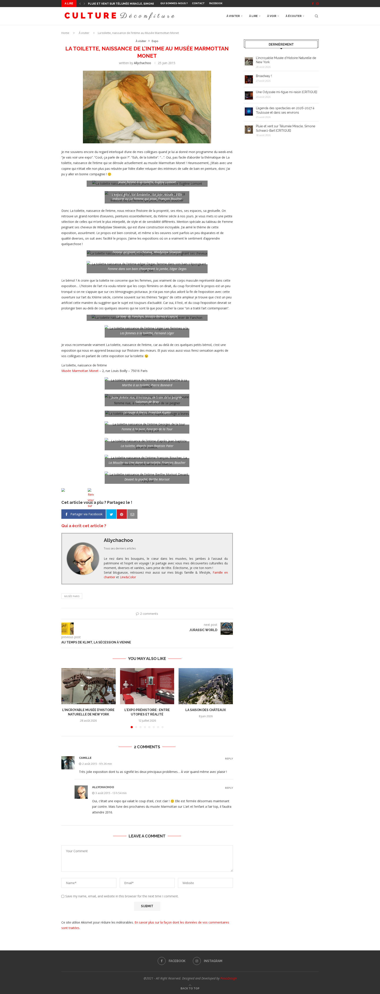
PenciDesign (228, 978)
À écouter (293, 16)
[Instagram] (317, 3)
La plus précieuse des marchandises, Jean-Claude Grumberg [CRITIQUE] (142, 3)
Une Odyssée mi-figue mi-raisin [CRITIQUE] (286, 92)
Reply (229, 759)
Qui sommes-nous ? (174, 3)
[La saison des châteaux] (206, 686)
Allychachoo (142, 63)
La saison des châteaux (206, 710)
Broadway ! (264, 76)
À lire (253, 16)
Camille (85, 757)
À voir (271, 16)
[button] (80, 3)
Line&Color (128, 577)
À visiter (233, 16)
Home (65, 33)
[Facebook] (312, 3)
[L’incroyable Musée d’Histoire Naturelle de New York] (88, 686)
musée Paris (71, 596)
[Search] (316, 16)
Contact (198, 3)
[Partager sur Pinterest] (122, 514)
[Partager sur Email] (132, 514)
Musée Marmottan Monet (80, 371)
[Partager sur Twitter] (111, 514)
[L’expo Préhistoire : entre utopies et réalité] (147, 686)
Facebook (216, 3)
